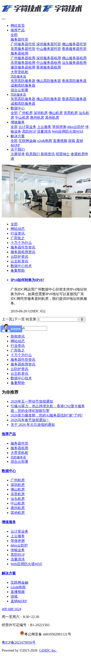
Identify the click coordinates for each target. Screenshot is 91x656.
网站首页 (18, 25)
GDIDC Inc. (48, 650)
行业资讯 (18, 233)
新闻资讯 (18, 336)
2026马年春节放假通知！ (30, 420)
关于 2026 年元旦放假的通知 (33, 424)
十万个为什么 (21, 243)
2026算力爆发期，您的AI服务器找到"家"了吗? (47, 415)
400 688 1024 (11, 609)
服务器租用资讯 (23, 252)
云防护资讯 (19, 256)
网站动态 (18, 229)
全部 (14, 35)
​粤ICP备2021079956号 (19, 642)
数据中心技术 (21, 266)
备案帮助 (18, 270)
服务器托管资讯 (23, 247)
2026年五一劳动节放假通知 (32, 401)
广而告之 (18, 238)
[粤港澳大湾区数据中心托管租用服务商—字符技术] (45, 9)
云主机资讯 (19, 261)
